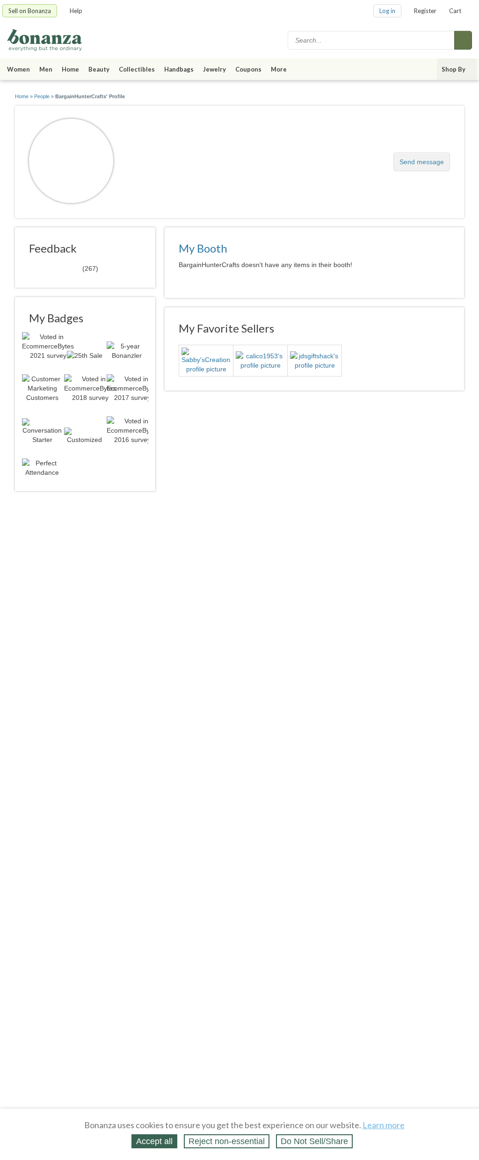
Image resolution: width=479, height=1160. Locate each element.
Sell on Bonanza (29, 10)
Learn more (384, 1125)
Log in (387, 10)
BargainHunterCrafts (177, 157)
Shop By (453, 69)
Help (76, 10)
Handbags (179, 69)
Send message (421, 162)
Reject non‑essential (227, 1141)
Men (45, 69)
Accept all (154, 1141)
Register (425, 10)
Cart (455, 10)
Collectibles (137, 69)
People (42, 96)
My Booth (203, 248)
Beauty (98, 69)
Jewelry (214, 69)
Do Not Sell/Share (314, 1141)
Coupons (248, 69)
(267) (63, 268)
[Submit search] (463, 40)
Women (18, 69)
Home (70, 69)
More (279, 69)
